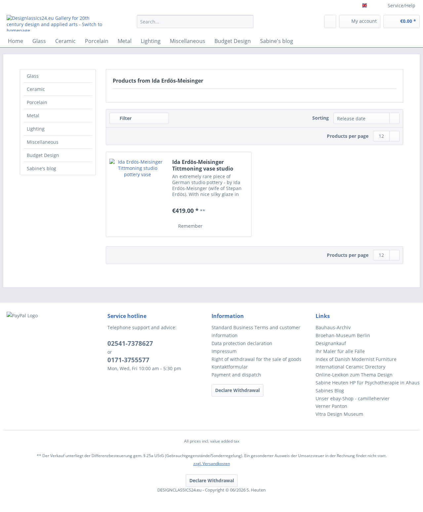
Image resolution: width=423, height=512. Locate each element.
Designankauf (331, 343)
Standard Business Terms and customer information (256, 331)
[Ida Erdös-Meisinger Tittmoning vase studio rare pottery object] (137, 194)
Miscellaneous (42, 142)
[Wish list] (330, 21)
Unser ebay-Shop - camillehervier (353, 398)
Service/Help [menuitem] (401, 5)
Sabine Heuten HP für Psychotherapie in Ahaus (368, 382)
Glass (33, 76)
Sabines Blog (330, 390)
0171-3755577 (128, 360)
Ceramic (36, 89)
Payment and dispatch (236, 375)
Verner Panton (331, 406)
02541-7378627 (130, 343)
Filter (125, 118)
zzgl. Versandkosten (211, 463)
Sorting (320, 118)
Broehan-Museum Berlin (343, 335)
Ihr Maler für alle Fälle (340, 351)
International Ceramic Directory (350, 367)
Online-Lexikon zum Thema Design (354, 375)
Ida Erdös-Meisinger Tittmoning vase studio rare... (202, 165)
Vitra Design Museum (339, 414)
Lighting (36, 129)
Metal (33, 115)
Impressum (224, 351)
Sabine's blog (41, 168)
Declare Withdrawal (237, 390)
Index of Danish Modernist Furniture (356, 359)
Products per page (347, 136)
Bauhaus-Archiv (333, 327)
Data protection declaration (242, 343)
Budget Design (43, 155)
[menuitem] (195, 24)
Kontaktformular (230, 367)
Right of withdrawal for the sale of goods (256, 359)
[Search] (247, 21)
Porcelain (37, 102)
